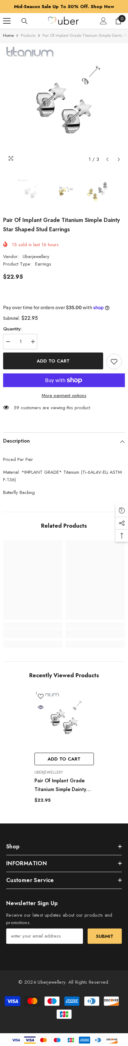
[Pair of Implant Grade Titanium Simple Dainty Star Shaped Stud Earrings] (64, 720)
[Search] (24, 21)
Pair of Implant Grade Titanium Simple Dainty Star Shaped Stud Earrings (60, 785)
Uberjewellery (36, 256)
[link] (32, 633)
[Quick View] (40, 707)
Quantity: (12, 328)
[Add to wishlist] (114, 361)
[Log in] (103, 20)
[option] (64, 6)
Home (8, 35)
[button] (107, 159)
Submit (104, 936)
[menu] (7, 21)
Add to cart (53, 360)
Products (28, 35)
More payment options (64, 395)
